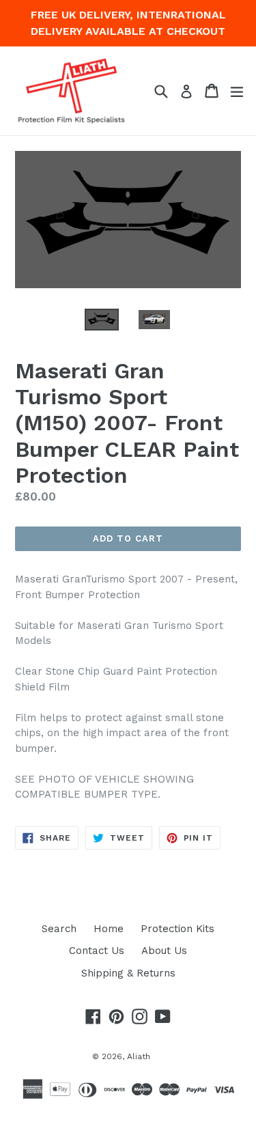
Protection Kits (177, 929)
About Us (164, 950)
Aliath (138, 1056)
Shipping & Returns (128, 973)
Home (109, 929)
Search (59, 929)
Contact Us (96, 950)
